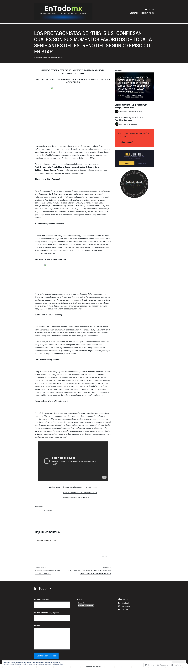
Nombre (42, 599)
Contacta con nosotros (46, 656)
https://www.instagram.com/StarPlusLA (80, 487)
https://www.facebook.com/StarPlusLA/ (80, 492)
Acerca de (134, 13)
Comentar (103, 556)
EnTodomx (127, 95)
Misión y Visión (147, 13)
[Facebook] (149, 10)
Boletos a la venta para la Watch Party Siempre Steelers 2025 (131, 106)
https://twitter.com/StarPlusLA (76, 498)
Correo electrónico (47, 612)
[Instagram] (153, 10)
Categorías (81, 603)
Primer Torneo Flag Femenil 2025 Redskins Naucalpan (129, 119)
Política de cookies (57, 664)
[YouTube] (146, 10)
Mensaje (38, 626)
